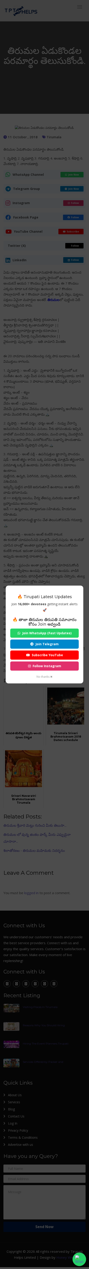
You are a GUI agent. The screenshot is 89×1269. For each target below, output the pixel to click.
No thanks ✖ (44, 677)
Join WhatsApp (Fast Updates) (47, 633)
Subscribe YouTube (47, 655)
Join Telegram (47, 644)
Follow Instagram (47, 666)
